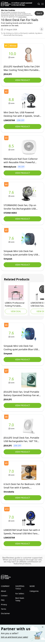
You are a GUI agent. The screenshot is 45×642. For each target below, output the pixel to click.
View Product (22, 80)
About (3, 591)
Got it (39, 13)
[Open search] (39, 4)
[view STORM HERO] (12, 193)
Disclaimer (5, 613)
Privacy (4, 604)
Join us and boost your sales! (14, 637)
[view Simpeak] (12, 239)
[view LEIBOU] (16, 292)
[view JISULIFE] (13, 54)
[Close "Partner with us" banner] (43, 627)
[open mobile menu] (42, 3)
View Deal (16, 311)
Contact (4, 595)
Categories (34, 591)
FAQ (2, 600)
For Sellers (19, 593)
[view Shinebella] (12, 472)
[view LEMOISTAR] (12, 100)
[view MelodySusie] (12, 147)
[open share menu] (41, 29)
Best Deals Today (19, 599)
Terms (3, 609)
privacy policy (22, 17)
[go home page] (6, 4)
